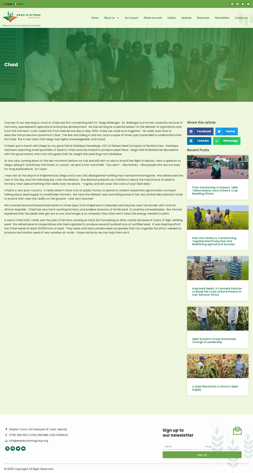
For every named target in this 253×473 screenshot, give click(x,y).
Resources (203, 17)
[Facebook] (237, 4)
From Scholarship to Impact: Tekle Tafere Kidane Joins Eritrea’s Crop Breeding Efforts (215, 190)
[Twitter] (243, 4)
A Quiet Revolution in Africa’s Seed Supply (215, 388)
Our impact (131, 17)
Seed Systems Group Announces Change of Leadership (214, 340)
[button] (200, 131)
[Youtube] (248, 4)
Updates (186, 17)
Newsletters (222, 17)
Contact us (241, 17)
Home (94, 17)
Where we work (153, 17)
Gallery (171, 17)
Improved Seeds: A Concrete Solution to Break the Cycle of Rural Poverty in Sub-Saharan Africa (217, 292)
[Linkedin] (232, 4)
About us (109, 17)
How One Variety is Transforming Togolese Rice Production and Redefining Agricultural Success (214, 241)
